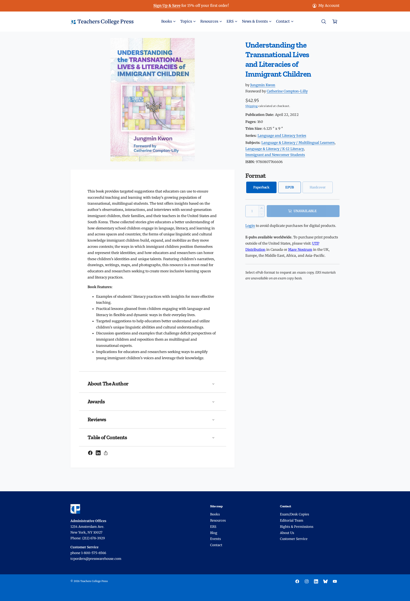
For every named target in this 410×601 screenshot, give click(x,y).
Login (250, 225)
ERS (213, 527)
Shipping (251, 106)
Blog (213, 533)
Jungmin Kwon (262, 85)
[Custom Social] (325, 581)
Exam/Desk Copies (294, 514)
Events (215, 539)
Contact (216, 545)
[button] (168, 21)
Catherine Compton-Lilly (287, 91)
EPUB (289, 187)
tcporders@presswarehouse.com (95, 559)
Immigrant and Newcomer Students (275, 155)
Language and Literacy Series (282, 135)
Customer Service (294, 539)
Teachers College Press (94, 581)
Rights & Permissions (296, 527)
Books (215, 514)
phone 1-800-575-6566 (88, 553)
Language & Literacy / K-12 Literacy (274, 149)
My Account (329, 5)
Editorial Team (291, 520)
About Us (287, 533)
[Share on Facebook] (90, 453)
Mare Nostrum (300, 249)
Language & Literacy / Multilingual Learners (298, 142)
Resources (218, 520)
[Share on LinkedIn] (98, 453)
